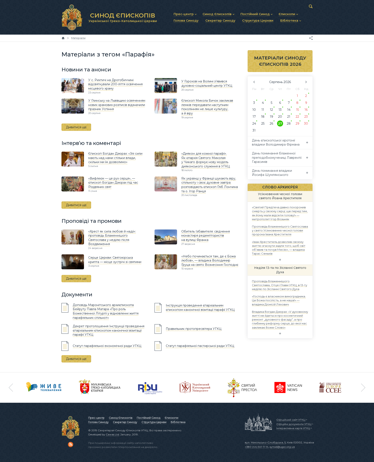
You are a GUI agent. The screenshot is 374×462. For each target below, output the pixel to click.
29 (297, 123)
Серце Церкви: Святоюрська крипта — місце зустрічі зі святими (114, 260)
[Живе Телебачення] (43, 387)
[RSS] (70, 444)
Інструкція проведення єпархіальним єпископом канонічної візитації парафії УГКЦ (200, 307)
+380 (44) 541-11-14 (256, 446)
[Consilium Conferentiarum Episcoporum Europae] (330, 387)
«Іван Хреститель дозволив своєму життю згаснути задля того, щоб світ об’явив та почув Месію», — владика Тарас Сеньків (278, 247)
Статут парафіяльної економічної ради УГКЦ (107, 346)
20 (280, 117)
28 (289, 123)
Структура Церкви (154, 422)
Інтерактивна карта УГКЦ (293, 428)
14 (288, 110)
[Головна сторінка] (63, 38)
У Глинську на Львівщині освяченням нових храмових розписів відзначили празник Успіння (116, 105)
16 (306, 110)
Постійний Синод (148, 417)
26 (271, 123)
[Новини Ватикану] (288, 387)
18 (262, 117)
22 (297, 117)
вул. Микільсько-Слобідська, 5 (265, 442)
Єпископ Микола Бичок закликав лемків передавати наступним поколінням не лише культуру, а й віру (207, 107)
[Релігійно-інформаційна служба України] (150, 387)
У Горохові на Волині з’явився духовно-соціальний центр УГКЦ (206, 83)
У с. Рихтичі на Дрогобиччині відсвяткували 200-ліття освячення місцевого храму (115, 84)
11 (262, 110)
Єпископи (171, 417)
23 (306, 117)
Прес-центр (96, 417)
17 (254, 117)
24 (254, 123)
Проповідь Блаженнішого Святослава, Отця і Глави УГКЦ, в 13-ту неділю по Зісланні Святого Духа (279, 284)
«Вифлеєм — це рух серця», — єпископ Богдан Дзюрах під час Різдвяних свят (113, 182)
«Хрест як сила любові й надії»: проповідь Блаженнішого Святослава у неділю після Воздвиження (112, 237)
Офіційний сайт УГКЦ (290, 419)
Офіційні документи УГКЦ (293, 424)
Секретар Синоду (125, 422)
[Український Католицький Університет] (195, 387)
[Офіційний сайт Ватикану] (242, 387)
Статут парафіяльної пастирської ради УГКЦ (200, 346)
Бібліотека (178, 422)
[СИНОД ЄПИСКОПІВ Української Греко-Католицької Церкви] (71, 17)
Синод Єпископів (120, 417)
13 (280, 110)
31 (254, 130)
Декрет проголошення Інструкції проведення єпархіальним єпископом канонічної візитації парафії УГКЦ (108, 330)
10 (254, 110)
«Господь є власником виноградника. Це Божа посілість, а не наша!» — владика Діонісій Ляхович (279, 300)
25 (262, 123)
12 (271, 110)
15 (297, 110)
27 (280, 123)
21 (288, 117)
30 (306, 123)
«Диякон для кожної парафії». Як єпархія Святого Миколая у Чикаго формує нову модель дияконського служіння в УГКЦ (205, 160)
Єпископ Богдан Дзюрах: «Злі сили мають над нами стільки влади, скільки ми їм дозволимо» (115, 158)
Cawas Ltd (112, 434)
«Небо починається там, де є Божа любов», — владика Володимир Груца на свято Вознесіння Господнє (209, 260)
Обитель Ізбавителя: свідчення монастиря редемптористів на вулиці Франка (205, 235)
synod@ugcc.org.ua (282, 446)
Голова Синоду (98, 422)
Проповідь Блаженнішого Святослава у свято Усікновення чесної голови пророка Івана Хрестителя (280, 230)
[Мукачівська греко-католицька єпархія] (100, 387)
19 (271, 117)
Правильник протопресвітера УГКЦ (193, 329)
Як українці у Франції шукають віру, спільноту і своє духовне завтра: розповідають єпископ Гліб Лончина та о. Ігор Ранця (209, 184)
